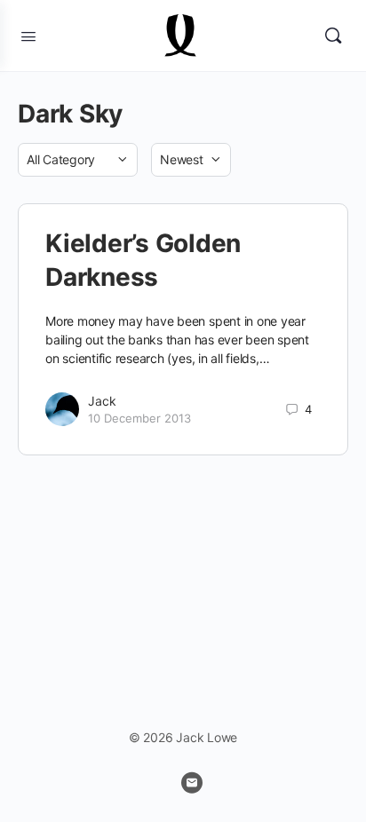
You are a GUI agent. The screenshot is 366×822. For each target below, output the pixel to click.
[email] (192, 783)
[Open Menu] (28, 34)
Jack (102, 400)
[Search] (333, 35)
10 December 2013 (139, 418)
